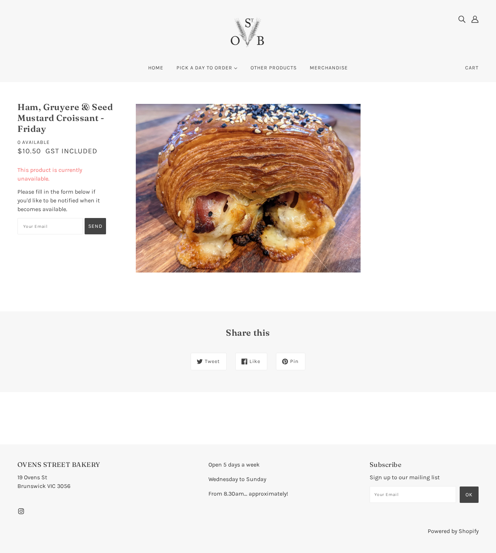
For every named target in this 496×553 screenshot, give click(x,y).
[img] (461, 19)
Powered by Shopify (453, 531)
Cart (472, 68)
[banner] (248, 32)
